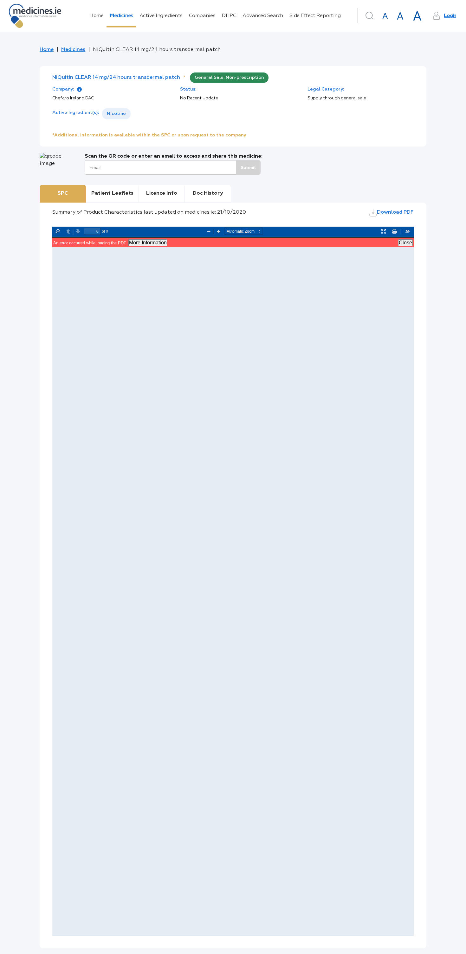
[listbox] (116, 113)
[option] (116, 113)
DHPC (229, 15)
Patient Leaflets (112, 193)
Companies (202, 15)
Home (96, 15)
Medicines (121, 15)
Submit (248, 167)
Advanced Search (263, 15)
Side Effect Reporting (315, 15)
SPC (62, 193)
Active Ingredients (161, 15)
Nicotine (116, 113)
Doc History (208, 193)
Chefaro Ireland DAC (73, 98)
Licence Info (161, 193)
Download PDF (395, 212)
